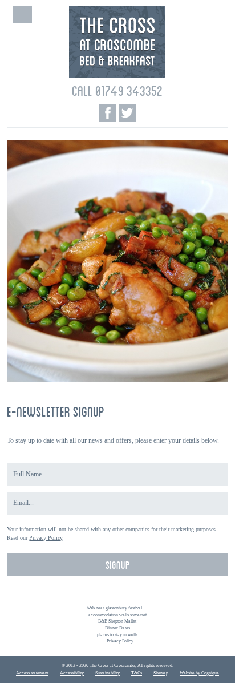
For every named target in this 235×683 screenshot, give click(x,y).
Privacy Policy (45, 538)
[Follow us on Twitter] (127, 113)
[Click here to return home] (117, 75)
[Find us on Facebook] (107, 113)
